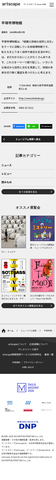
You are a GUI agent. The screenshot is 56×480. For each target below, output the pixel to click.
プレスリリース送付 (28, 349)
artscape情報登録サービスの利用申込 (22, 354)
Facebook (20, 126)
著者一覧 (49, 354)
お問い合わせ (28, 367)
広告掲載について (38, 344)
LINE (33, 126)
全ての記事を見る (28, 191)
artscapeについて (17, 344)
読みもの (6, 182)
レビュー (6, 173)
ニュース (6, 165)
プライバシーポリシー (34, 362)
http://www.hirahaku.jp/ (31, 98)
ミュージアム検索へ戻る (28, 139)
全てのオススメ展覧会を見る (28, 305)
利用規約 (16, 362)
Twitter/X (47, 126)
